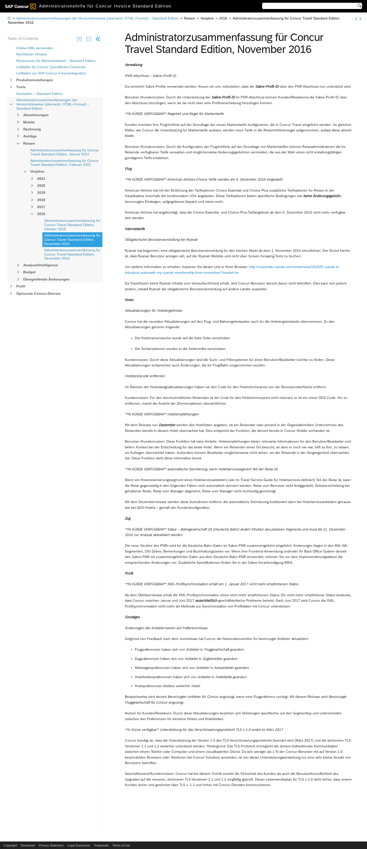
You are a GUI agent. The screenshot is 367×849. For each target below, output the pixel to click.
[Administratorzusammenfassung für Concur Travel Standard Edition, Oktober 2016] (356, 18)
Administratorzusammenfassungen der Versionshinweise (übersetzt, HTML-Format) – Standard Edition (52, 104)
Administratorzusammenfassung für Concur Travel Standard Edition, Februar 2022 (64, 163)
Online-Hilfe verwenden (34, 48)
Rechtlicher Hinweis (31, 54)
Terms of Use (121, 845)
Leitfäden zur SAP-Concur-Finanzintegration (51, 73)
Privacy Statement (51, 845)
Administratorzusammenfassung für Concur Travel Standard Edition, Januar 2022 (64, 152)
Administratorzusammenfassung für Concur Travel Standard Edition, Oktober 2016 (72, 225)
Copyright (10, 845)
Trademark (101, 845)
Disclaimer (28, 845)
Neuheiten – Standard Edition (39, 94)
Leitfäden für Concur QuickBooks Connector (51, 67)
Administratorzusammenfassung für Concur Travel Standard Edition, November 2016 (72, 239)
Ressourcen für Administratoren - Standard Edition (56, 61)
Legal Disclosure (78, 845)
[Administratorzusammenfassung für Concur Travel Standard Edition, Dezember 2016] (360, 18)
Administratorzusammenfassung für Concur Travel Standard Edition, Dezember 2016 (72, 254)
